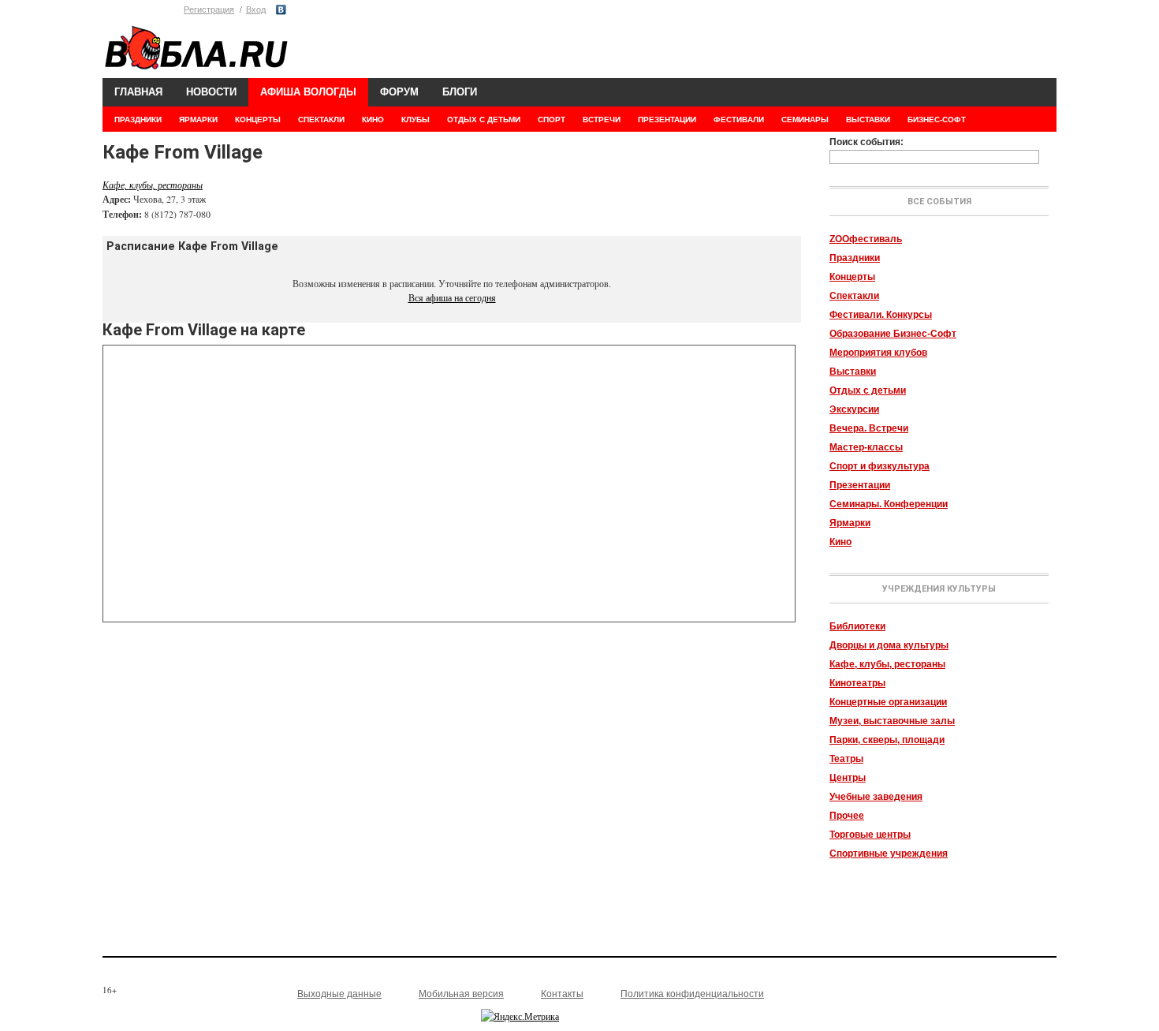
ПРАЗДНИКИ (138, 119)
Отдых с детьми (867, 390)
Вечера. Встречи (868, 428)
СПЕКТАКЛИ (321, 119)
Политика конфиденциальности (692, 993)
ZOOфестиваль (865, 239)
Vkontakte (281, 10)
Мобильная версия (461, 993)
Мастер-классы (866, 447)
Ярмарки (849, 523)
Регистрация (209, 9)
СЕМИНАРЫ (805, 119)
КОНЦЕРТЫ (258, 119)
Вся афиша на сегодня (452, 297)
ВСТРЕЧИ (601, 119)
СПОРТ (551, 119)
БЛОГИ (459, 92)
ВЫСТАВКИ (868, 119)
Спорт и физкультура (879, 466)
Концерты (852, 276)
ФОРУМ (399, 92)
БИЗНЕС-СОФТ (936, 119)
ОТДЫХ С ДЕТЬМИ (483, 119)
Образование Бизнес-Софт (892, 333)
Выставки (852, 371)
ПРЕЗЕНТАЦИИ (667, 119)
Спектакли (854, 295)
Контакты (562, 993)
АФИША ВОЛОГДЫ (308, 92)
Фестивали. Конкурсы (880, 314)
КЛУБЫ (415, 119)
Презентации (859, 485)
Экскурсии (854, 409)
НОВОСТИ (211, 92)
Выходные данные (339, 993)
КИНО (373, 119)
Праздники (854, 257)
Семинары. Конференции (888, 504)
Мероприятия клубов (878, 352)
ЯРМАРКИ (198, 119)
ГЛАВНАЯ (138, 92)
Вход (256, 9)
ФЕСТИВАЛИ (739, 119)
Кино (840, 541)
